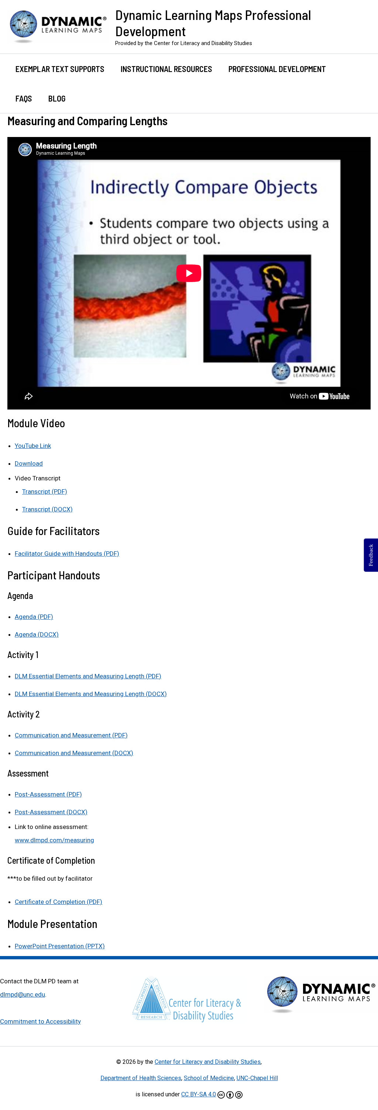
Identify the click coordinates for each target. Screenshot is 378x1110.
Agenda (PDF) (34, 616)
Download (29, 463)
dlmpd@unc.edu (22, 994)
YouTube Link (33, 445)
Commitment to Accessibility (40, 1021)
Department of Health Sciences (140, 1078)
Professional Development (277, 68)
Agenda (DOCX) (37, 634)
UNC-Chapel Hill (257, 1078)
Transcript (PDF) (44, 491)
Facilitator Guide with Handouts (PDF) (67, 553)
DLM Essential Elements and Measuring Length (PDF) (88, 676)
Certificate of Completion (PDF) (58, 901)
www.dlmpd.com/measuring (54, 840)
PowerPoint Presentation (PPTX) (60, 946)
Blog (57, 98)
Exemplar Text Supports (60, 68)
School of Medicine (209, 1078)
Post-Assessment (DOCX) (51, 812)
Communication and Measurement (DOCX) (74, 753)
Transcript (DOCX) (47, 509)
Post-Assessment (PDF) (48, 794)
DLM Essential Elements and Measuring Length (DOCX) (91, 694)
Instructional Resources (166, 68)
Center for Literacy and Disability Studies (208, 1061)
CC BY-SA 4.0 (198, 1094)
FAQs (24, 98)
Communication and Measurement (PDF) (71, 735)
